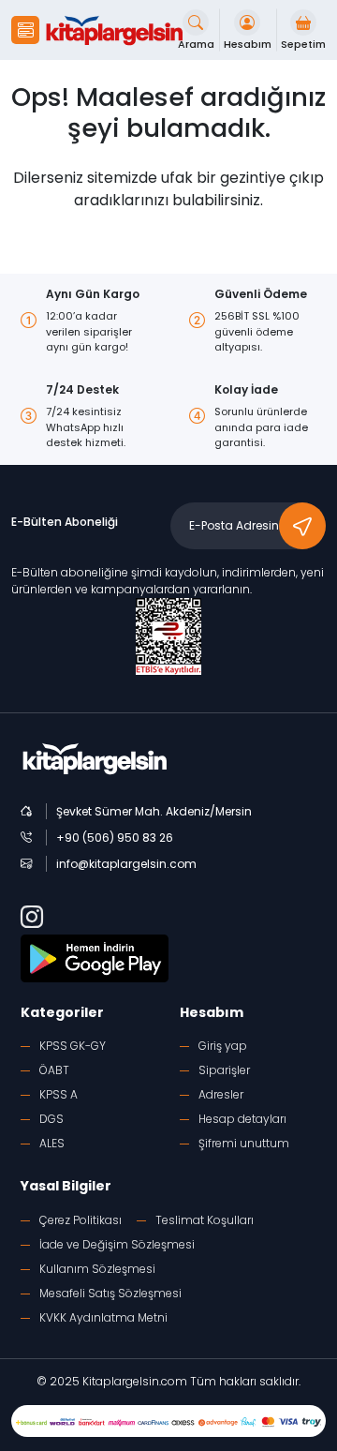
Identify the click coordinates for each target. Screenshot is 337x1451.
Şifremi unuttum (243, 1143)
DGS (51, 1119)
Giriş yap (222, 1046)
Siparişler (224, 1070)
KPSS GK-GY (72, 1046)
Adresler (220, 1094)
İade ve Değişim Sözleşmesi (117, 1244)
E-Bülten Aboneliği (64, 522)
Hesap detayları (242, 1119)
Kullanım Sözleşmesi (97, 1269)
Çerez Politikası (80, 1220)
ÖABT (54, 1070)
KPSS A (58, 1094)
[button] (25, 30)
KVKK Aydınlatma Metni (103, 1317)
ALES (52, 1143)
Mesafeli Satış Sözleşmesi (110, 1293)
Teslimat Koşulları (204, 1220)
